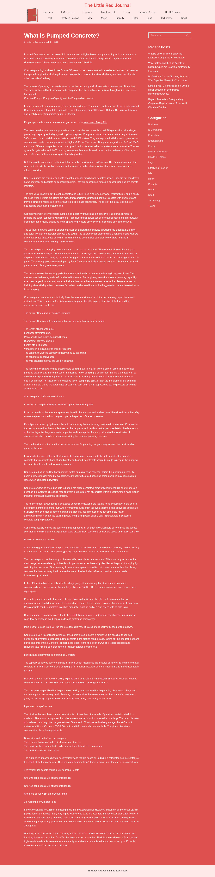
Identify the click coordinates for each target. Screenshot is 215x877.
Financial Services (147, 12)
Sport (149, 18)
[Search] (187, 35)
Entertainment (108, 12)
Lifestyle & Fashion (70, 18)
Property (120, 18)
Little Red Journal (35, 42)
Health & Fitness (173, 12)
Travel (184, 18)
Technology (166, 18)
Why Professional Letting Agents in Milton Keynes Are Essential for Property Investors (169, 67)
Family (127, 12)
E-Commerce (67, 12)
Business (48, 12)
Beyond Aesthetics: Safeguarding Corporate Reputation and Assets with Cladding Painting (168, 103)
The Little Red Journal (108, 5)
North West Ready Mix (95, 122)
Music (104, 18)
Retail (135, 18)
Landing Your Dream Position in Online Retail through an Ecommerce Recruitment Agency (168, 90)
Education (87, 12)
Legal (49, 18)
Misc (90, 18)
